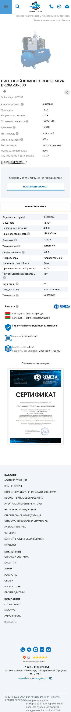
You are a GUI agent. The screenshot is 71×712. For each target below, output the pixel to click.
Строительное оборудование (22, 515)
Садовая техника (15, 527)
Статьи (8, 580)
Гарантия (10, 562)
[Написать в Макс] (35, 649)
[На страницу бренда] (62, 306)
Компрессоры (13, 486)
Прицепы (10, 544)
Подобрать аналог (35, 186)
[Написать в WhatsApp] (22, 649)
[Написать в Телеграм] (29, 649)
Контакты (10, 622)
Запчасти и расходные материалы (26, 521)
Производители (14, 592)
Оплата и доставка (16, 557)
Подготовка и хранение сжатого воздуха (30, 492)
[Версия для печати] (4, 91)
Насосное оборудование (20, 509)
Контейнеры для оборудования (24, 539)
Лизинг (9, 568)
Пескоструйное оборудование (23, 498)
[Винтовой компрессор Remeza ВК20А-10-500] (35, 49)
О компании (12, 604)
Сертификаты (12, 616)
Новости (10, 610)
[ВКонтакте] (42, 649)
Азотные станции (15, 480)
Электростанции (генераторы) (23, 503)
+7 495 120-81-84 (35, 667)
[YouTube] (48, 649)
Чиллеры (10, 533)
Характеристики (35, 206)
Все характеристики (12, 161)
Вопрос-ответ (13, 586)
